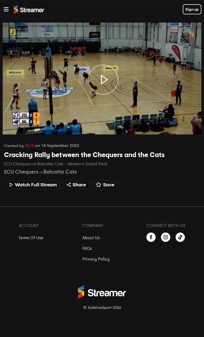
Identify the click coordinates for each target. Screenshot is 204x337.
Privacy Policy (96, 259)
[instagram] (165, 237)
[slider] (102, 115)
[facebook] (151, 237)
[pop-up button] (182, 125)
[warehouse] (6, 9)
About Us (91, 238)
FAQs (87, 248)
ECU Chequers (21, 171)
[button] (103, 80)
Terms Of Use (31, 238)
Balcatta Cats (60, 171)
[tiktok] (180, 237)
